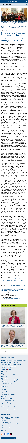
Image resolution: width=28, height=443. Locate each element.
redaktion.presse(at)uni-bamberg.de (10, 298)
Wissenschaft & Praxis (18, 30)
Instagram (2, 434)
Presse (4, 389)
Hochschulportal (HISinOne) (9, 362)
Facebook (5, 434)
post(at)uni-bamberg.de (11, 423)
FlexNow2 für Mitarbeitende (9, 368)
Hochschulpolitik (9, 30)
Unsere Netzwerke (7, 426)
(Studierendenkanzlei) (8, 375)
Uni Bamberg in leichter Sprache (9, 409)
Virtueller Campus (7, 383)
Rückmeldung (6, 396)
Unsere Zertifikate (7, 427)
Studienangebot (6, 404)
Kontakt (3, 353)
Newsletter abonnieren (7, 438)
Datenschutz (16, 353)
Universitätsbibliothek (8, 400)
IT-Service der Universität (8, 394)
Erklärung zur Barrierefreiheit (8, 407)
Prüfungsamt (5, 393)
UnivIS (4, 376)
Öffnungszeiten (6, 391)
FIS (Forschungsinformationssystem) (11, 364)
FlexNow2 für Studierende (9, 366)
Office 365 (4, 371)
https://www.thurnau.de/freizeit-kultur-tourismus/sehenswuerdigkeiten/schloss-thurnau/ (12, 280)
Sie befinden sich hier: (6, 4)
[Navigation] (2, 1)
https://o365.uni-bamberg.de (9, 381)
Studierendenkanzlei (7, 398)
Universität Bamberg (14, 1)
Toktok (11, 434)
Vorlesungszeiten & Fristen (9, 402)
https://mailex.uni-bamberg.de (10, 380)
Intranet (4, 369)
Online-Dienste (6, 373)
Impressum (9, 353)
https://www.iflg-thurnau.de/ (16, 285)
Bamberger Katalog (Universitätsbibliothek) (13, 360)
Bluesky (8, 434)
